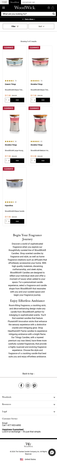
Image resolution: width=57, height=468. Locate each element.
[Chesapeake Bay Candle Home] (28, 2)
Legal (4, 411)
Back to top (28, 373)
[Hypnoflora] (14, 196)
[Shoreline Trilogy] (40, 75)
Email (4, 423)
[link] (28, 19)
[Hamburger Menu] (3, 7)
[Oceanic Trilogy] (14, 75)
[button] (52, 452)
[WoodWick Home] (15, 2)
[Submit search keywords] (49, 7)
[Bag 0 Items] (53, 7)
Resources (6, 404)
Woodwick (6, 397)
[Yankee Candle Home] (4, 2)
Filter (13, 26)
